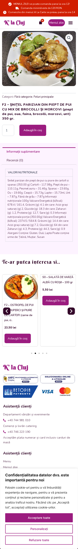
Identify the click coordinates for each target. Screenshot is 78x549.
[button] (70, 22)
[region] (39, 508)
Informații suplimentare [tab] (23, 151)
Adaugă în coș (33, 130)
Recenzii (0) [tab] (14, 160)
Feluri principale (44, 97)
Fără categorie (23, 97)
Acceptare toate (39, 517)
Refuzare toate (39, 540)
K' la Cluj (14, 22)
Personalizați (39, 529)
